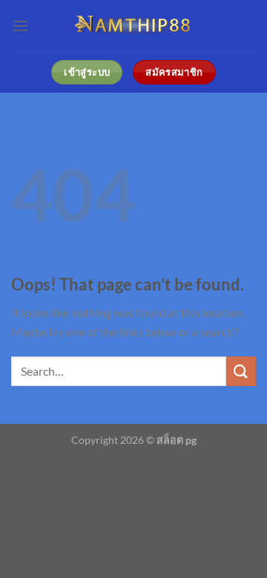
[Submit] (241, 370)
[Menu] (20, 25)
